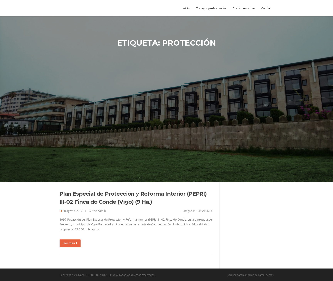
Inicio (186, 8)
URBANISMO (204, 211)
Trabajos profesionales (211, 8)
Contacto (267, 8)
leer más (69, 242)
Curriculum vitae (244, 8)
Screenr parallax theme (241, 275)
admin (102, 211)
